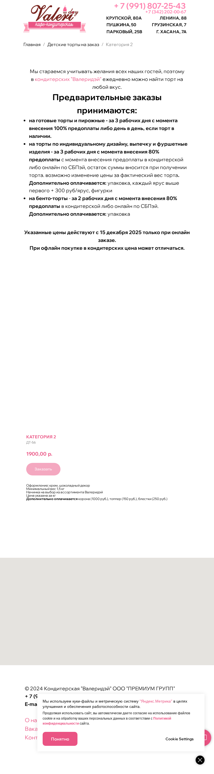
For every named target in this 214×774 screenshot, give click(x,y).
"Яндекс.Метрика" (156, 701)
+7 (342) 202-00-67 (165, 12)
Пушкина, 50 (121, 24)
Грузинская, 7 (169, 24)
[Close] (200, 760)
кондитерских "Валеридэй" (68, 79)
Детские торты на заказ (73, 44)
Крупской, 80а (124, 18)
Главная (32, 44)
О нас (32, 720)
